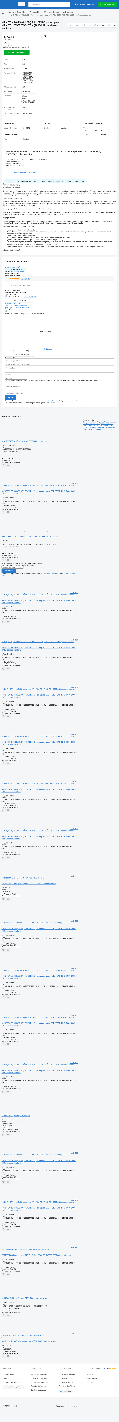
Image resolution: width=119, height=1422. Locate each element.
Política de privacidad (39, 1378)
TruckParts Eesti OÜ (12, 267)
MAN (23, 59)
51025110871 (26, 79)
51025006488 (26, 73)
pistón (23, 64)
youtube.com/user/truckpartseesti (17, 307)
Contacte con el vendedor (16, 52)
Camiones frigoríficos (97, 427)
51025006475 (26, 75)
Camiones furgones (95, 426)
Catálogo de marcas (38, 1390)
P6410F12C (25, 68)
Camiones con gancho (97, 424)
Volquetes (100, 422)
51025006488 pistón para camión (16, 1116)
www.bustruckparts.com (13, 303)
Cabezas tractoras (90, 422)
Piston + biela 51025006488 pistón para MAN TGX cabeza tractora (30, 536)
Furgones (97, 429)
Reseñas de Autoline (38, 1386)
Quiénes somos (8, 1374)
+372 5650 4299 (30, 297)
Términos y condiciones (39, 1374)
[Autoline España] (9, 4)
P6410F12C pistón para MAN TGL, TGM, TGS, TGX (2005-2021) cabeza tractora (37, 1255)
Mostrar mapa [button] (45, 331)
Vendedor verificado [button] (16, 269)
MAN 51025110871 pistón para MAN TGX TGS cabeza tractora (29, 884)
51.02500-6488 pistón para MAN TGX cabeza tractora (25, 1298)
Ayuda (5, 1378)
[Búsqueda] (30, 4)
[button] (70, 25)
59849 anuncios (18, 272)
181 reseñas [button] (25, 278)
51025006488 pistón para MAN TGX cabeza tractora (24, 441)
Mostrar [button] (21, 297)
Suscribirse (9, 570)
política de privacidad (54, 401)
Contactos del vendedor (11, 1382)
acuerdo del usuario (76, 401)
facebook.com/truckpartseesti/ (16, 305)
